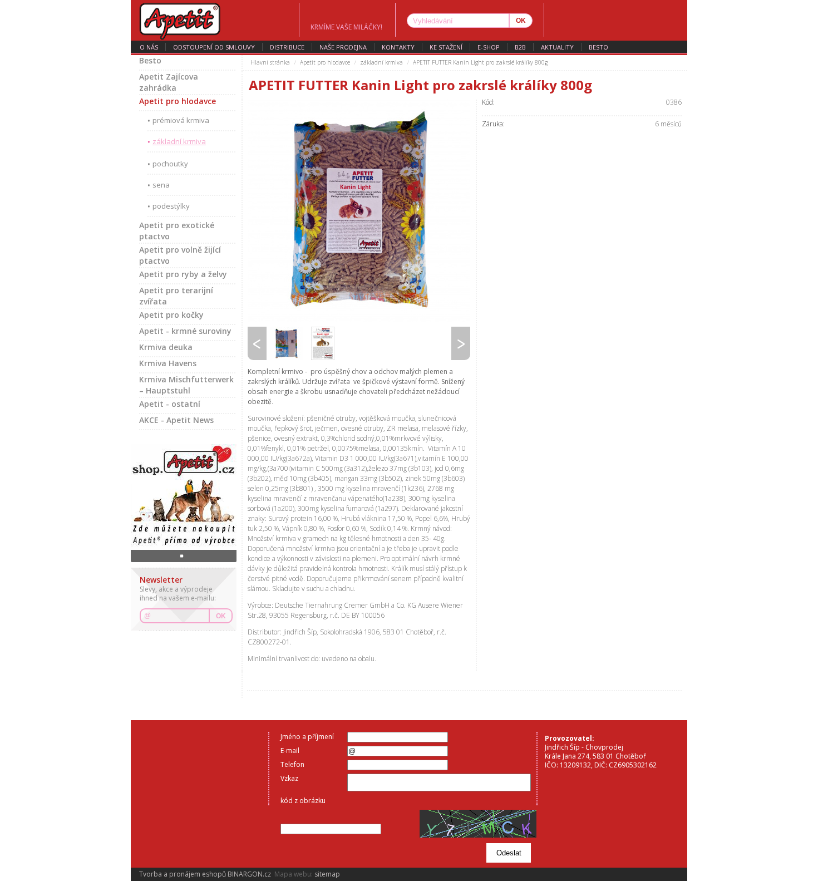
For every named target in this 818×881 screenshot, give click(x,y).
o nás (149, 47)
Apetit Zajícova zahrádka (168, 82)
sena (161, 185)
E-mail (289, 750)
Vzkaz (289, 778)
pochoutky (170, 164)
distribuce (287, 47)
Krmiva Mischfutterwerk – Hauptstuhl (186, 385)
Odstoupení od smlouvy (214, 47)
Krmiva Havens (167, 363)
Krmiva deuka (166, 347)
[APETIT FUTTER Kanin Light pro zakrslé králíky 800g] (359, 211)
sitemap (327, 874)
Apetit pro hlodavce (177, 101)
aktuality (557, 47)
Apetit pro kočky (171, 314)
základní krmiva (179, 141)
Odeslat (508, 853)
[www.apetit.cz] (215, 20)
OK (221, 616)
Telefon (292, 764)
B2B (520, 47)
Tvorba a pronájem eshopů (182, 874)
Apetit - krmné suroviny (185, 331)
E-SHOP (488, 47)
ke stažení (446, 47)
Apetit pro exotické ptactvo (176, 231)
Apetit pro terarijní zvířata (176, 296)
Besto (598, 47)
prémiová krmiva (180, 120)
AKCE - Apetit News (176, 420)
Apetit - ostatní (169, 403)
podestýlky (171, 206)
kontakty (398, 47)
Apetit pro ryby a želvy (183, 274)
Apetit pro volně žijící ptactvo (180, 255)
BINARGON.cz (249, 874)
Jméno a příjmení (307, 736)
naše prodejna (343, 47)
